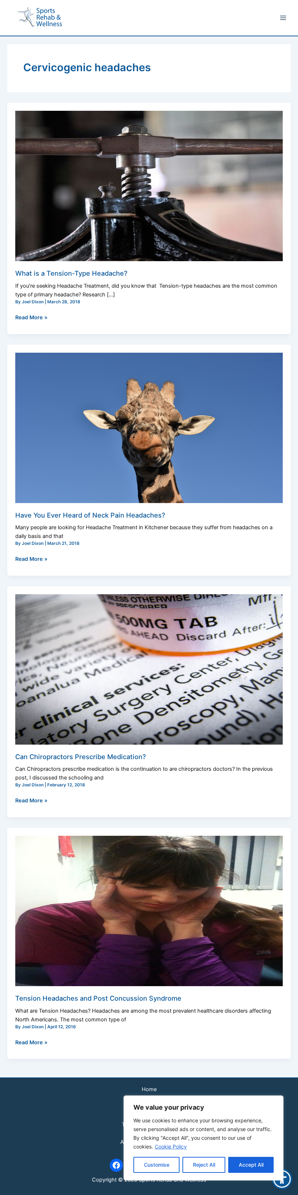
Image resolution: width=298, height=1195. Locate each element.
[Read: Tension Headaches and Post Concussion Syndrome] (149, 910)
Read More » (31, 317)
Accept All (251, 1165)
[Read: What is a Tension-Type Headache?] (149, 185)
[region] (203, 1137)
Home (149, 1089)
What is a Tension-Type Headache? (71, 273)
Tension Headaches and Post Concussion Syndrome (98, 998)
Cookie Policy (171, 1146)
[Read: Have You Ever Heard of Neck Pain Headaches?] (149, 427)
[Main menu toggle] (283, 17)
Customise (156, 1165)
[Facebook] (116, 1165)
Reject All (204, 1165)
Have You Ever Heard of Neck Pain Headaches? (90, 515)
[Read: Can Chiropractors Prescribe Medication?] (149, 669)
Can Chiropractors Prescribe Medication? (80, 757)
